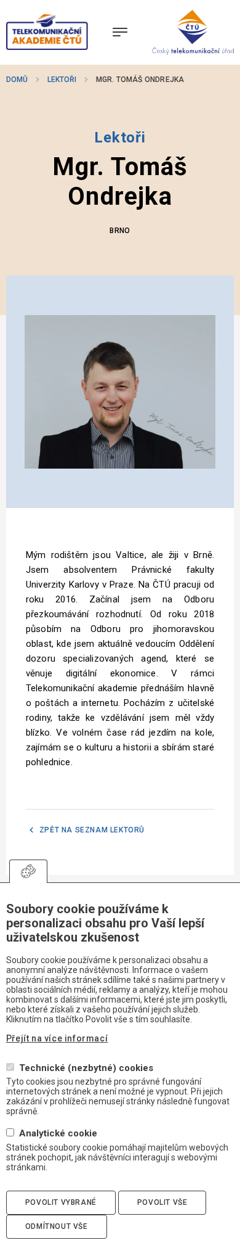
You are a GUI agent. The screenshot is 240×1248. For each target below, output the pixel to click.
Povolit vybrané (61, 1202)
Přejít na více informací (57, 1038)
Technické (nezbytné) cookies (86, 1068)
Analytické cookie (58, 1133)
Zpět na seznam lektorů (92, 830)
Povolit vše (162, 1202)
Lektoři (61, 79)
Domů (17, 79)
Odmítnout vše (56, 1226)
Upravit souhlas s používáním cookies (28, 871)
